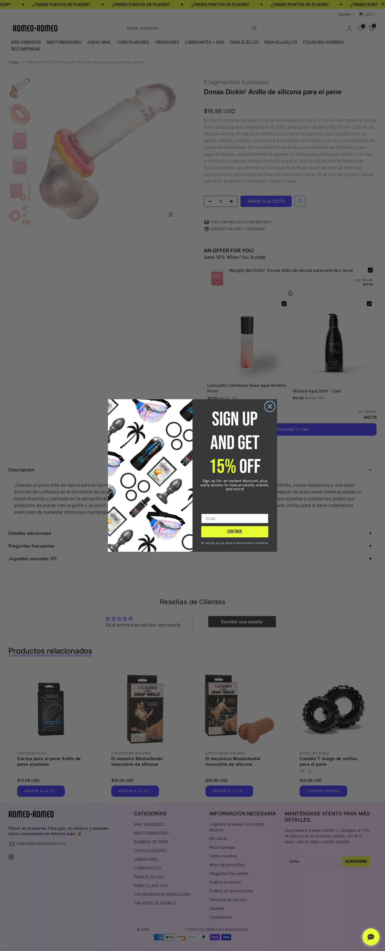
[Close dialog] (270, 406)
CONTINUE (234, 532)
